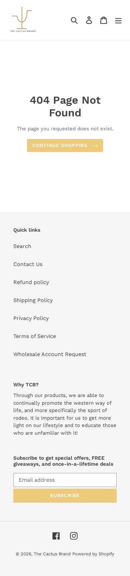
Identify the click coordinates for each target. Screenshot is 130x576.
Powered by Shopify (93, 553)
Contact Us (27, 264)
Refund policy (31, 282)
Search (22, 246)
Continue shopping (60, 145)
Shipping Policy (33, 300)
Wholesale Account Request (49, 354)
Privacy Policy (31, 318)
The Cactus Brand (52, 553)
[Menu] (118, 20)
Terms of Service (34, 336)
